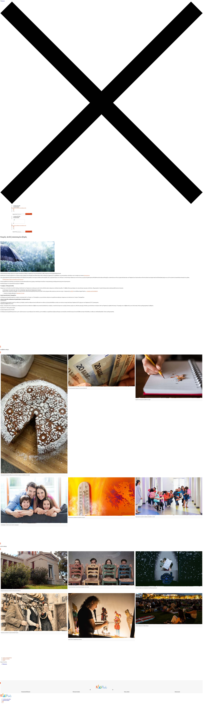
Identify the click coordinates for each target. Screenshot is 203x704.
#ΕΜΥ (72, 291)
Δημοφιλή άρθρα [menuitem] (6, 700)
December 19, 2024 (20, 293)
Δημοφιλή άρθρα (16, 206)
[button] (13, 211)
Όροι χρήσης (126, 691)
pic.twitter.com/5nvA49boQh (92, 291)
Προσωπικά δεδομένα (25, 691)
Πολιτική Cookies (76, 691)
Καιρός (4, 660)
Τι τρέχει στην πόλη (16, 205)
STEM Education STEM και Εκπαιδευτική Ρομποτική (13, 279)
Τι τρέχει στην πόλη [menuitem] (7, 699)
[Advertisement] (101, 534)
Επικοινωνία (177, 691)
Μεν (14, 224)
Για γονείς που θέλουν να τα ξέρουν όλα (19, 207)
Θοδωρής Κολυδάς (6, 658)
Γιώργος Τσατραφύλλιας (7, 657)
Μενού (14, 218)
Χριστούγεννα (86, 275)
